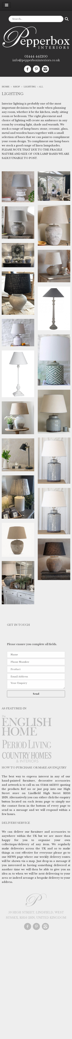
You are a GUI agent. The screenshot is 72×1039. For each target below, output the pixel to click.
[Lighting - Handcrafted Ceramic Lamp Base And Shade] (18, 583)
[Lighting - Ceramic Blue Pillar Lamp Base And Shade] (54, 461)
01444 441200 (36, 56)
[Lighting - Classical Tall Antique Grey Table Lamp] (54, 309)
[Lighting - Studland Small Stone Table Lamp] (18, 223)
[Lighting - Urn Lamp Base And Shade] (18, 187)
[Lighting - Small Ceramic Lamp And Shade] (18, 333)
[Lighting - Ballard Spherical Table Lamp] (54, 560)
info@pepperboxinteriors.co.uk (36, 60)
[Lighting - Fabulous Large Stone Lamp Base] (54, 225)
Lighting (30, 86)
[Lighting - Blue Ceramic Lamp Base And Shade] (54, 511)
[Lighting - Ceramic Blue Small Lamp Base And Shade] (54, 412)
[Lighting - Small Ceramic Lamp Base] (18, 293)
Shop (16, 86)
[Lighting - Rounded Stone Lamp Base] (18, 418)
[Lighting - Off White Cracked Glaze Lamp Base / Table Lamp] (18, 497)
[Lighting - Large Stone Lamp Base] (18, 540)
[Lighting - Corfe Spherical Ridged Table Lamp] (54, 266)
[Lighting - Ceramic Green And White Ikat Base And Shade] (54, 360)
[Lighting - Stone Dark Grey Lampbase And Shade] (18, 255)
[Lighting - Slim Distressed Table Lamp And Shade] (18, 374)
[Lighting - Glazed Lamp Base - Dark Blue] (54, 186)
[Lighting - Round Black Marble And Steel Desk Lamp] (18, 455)
